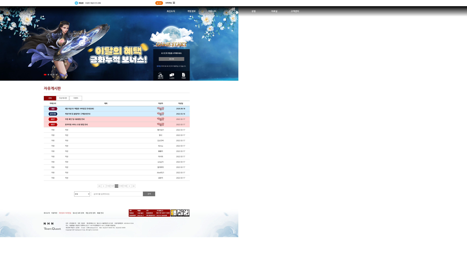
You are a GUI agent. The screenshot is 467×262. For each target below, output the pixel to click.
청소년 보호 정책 (78, 213)
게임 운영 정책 (90, 213)
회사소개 (47, 213)
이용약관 (54, 213)
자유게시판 (63, 98)
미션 (66, 130)
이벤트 (75, 98)
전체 (50, 98)
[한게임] (64, 3)
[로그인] (159, 3)
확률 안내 (100, 213)
